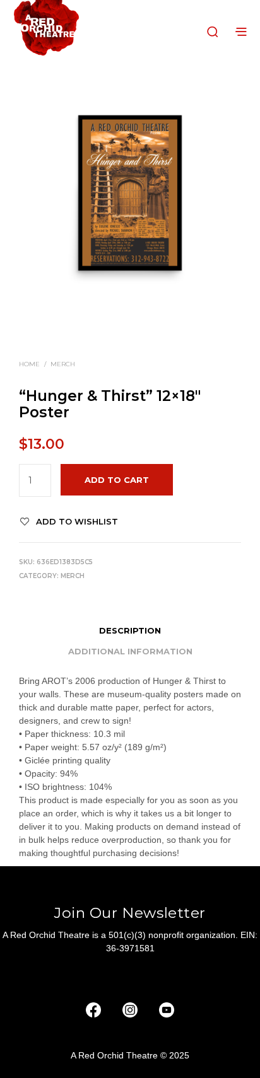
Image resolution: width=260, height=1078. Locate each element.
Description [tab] (130, 630)
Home (29, 364)
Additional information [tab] (130, 651)
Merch (62, 364)
